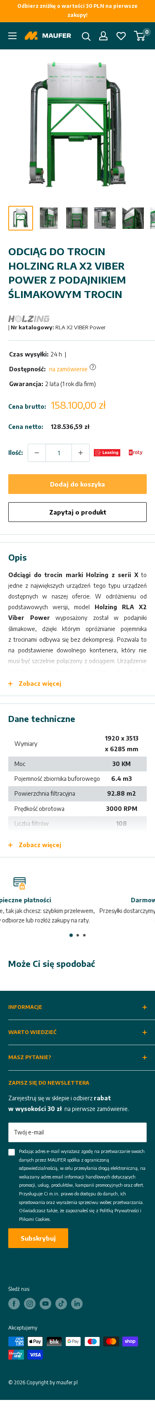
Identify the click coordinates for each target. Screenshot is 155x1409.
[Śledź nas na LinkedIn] (77, 1303)
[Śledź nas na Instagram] (30, 1303)
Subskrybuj (38, 1238)
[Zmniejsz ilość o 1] (36, 452)
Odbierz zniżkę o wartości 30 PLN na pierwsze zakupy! (77, 10)
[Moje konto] (103, 35)
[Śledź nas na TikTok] (61, 1303)
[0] (140, 36)
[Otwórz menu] (12, 36)
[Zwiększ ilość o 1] (80, 452)
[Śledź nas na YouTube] (45, 1303)
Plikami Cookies (34, 1219)
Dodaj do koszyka (77, 484)
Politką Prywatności (119, 1210)
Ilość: (15, 452)
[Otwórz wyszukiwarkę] (86, 36)
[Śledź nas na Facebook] (14, 1303)
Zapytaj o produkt (77, 512)
